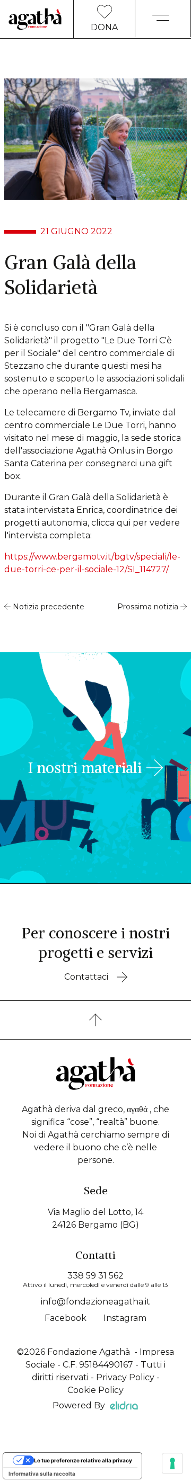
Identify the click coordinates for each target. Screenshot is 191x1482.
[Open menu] (162, 21)
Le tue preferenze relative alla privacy (83, 1460)
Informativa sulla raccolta (41, 1473)
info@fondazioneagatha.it (95, 1302)
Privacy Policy (125, 1377)
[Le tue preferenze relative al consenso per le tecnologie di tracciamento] (172, 1463)
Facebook (65, 1318)
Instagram (124, 1318)
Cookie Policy (95, 1390)
